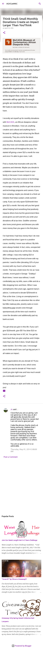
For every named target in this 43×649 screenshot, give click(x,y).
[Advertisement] (21, 486)
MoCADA (10, 122)
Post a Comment (11, 457)
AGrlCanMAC (11, 4)
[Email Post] (4, 391)
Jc (11, 409)
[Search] (39, 3)
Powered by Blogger (22, 646)
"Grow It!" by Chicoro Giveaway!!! (14, 579)
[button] (4, 32)
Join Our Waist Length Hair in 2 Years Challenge (19, 540)
